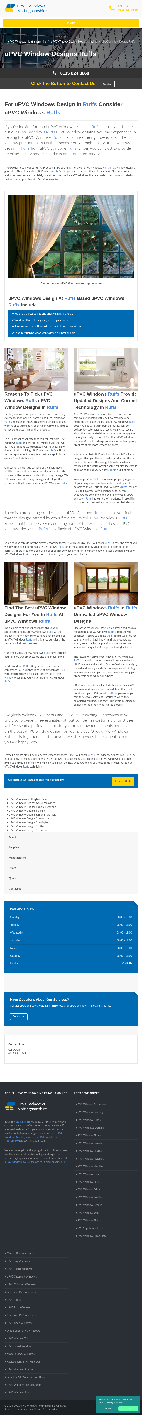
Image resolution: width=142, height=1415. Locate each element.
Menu (71, 23)
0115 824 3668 (128, 9)
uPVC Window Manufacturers (24, 1385)
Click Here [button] (118, 1403)
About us (14, 837)
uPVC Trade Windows (19, 1323)
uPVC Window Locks (88, 1174)
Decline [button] (108, 1408)
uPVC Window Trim (18, 1338)
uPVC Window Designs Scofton (27, 826)
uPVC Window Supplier (20, 1369)
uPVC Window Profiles (89, 1197)
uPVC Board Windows (19, 1269)
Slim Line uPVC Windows (21, 1315)
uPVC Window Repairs (89, 1205)
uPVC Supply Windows (89, 1228)
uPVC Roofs (14, 1300)
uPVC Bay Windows (18, 1261)
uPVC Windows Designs (90, 1128)
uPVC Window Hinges (89, 1151)
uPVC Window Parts (87, 1182)
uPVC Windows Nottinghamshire (28, 799)
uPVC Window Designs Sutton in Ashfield (32, 807)
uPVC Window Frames (89, 1143)
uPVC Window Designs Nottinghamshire (32, 803)
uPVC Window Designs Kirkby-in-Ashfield (32, 815)
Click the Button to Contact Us (61, 83)
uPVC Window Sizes (18, 1392)
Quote (12, 878)
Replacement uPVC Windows (23, 1362)
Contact (107, 83)
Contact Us (122, 781)
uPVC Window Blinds (88, 1120)
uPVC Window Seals (87, 1213)
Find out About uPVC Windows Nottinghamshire (71, 283)
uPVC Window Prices (88, 1189)
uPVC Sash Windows (19, 1307)
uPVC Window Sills (87, 1220)
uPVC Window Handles (89, 1166)
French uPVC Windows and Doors (26, 1377)
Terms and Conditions (28, 1409)
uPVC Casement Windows (22, 1276)
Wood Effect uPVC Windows (23, 1331)
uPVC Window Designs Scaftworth (29, 818)
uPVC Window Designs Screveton (28, 830)
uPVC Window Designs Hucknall (27, 811)
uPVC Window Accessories (91, 1104)
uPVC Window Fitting (88, 1135)
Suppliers (14, 847)
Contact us (15, 889)
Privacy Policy (50, 1409)
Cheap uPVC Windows (20, 1253)
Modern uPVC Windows (21, 1354)
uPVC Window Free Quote (91, 1236)
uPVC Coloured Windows (21, 1284)
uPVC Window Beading (89, 1112)
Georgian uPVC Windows (21, 1292)
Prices (12, 868)
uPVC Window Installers (90, 1159)
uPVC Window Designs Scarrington (29, 822)
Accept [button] (128, 1408)
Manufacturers (17, 858)
